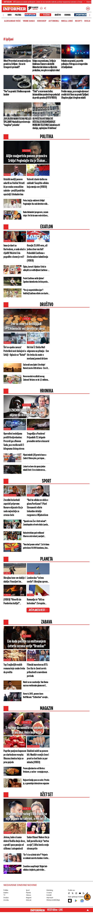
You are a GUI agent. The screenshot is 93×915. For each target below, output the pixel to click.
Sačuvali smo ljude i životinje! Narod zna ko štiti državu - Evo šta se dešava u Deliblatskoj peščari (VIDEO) (36, 366)
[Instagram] (76, 893)
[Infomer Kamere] (33, 8)
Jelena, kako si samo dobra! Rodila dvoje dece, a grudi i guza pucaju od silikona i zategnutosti (15, 843)
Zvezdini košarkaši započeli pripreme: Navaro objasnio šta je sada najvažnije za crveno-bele (13, 508)
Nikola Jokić (67, 21)
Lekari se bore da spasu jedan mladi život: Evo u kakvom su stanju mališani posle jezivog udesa (36, 468)
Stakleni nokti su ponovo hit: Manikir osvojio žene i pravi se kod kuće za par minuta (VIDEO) (38, 757)
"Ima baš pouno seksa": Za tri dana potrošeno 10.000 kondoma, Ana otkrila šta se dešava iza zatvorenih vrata (36, 546)
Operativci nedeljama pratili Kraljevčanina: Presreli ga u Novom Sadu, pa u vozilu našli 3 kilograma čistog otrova (14, 441)
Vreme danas (29, 21)
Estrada (7, 833)
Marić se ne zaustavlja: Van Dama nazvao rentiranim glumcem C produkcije (35, 684)
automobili (54, 21)
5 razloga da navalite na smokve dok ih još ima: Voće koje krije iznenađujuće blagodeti (26, 730)
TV (4, 895)
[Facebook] (69, 893)
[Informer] (41, 8)
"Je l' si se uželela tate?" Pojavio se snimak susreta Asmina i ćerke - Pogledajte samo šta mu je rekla (36, 856)
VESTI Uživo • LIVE (55, 909)
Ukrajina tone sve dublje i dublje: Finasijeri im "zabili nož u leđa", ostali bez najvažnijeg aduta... (14, 580)
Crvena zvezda (10, 495)
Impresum (49, 898)
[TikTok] (87, 893)
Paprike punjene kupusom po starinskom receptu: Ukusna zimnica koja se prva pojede (15, 757)
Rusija (87, 21)
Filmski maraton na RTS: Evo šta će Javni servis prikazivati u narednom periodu (37, 670)
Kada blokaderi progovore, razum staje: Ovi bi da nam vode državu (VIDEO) (35, 214)
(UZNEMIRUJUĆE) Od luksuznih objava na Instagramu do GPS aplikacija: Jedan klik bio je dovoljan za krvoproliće (26, 412)
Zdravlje (26, 722)
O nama (49, 893)
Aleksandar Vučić (12, 21)
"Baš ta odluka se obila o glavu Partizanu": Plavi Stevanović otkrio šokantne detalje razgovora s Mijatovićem (37, 508)
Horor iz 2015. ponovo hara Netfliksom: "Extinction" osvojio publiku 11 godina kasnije (35, 695)
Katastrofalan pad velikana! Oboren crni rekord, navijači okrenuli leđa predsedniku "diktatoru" (33, 534)
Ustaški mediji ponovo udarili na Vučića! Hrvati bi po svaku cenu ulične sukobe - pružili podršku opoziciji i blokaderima (14, 187)
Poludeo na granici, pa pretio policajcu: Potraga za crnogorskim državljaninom (74, 64)
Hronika (67, 15)
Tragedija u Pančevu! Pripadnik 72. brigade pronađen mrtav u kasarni (38, 437)
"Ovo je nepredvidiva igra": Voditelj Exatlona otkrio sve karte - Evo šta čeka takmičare (36, 292)
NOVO (9, 15)
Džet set (28, 900)
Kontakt (48, 895)
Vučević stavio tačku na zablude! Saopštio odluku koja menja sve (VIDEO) (38, 183)
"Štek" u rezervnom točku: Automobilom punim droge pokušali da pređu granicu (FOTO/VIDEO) (46, 94)
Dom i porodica (33, 746)
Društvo (58, 15)
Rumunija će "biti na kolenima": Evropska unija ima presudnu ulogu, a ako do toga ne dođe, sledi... (38, 601)
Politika (18, 15)
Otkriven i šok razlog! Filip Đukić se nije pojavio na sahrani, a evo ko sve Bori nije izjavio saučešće (26, 816)
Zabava (28, 895)
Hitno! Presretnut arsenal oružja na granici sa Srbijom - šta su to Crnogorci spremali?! (17, 64)
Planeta (7, 573)
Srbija (26, 319)
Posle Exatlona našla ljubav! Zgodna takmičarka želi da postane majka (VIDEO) (36, 280)
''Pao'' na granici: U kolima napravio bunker (17, 93)
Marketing (49, 890)
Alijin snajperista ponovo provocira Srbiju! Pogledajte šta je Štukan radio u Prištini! (26, 158)
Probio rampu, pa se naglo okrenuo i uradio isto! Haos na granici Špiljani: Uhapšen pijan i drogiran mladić (75, 94)
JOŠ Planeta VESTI (37, 610)
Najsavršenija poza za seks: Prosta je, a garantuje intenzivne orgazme (36, 782)
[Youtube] (80, 893)
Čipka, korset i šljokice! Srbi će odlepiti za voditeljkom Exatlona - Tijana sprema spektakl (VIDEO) (35, 268)
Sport (28, 890)
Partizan (30, 495)
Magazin (28, 898)
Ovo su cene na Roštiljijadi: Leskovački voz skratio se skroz (26, 326)
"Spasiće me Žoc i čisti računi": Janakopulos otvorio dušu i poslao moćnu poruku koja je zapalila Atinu (36, 523)
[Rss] (84, 893)
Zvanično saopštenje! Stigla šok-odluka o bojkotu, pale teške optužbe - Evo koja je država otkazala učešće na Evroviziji (35, 868)
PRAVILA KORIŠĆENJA (53, 900)
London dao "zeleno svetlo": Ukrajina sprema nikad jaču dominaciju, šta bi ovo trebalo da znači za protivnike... (38, 580)
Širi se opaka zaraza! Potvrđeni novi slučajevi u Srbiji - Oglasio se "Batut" (15, 351)
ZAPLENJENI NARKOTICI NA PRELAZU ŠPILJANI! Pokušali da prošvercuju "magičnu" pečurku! (17, 122)
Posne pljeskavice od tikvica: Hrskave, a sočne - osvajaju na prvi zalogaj (36, 770)
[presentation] (3, 15)
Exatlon (7, 241)
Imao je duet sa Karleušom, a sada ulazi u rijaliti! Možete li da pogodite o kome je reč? (15, 251)
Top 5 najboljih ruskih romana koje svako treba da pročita (14, 668)
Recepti (78, 21)
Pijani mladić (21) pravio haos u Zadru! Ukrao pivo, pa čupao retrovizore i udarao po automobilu (36, 456)
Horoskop (41, 21)
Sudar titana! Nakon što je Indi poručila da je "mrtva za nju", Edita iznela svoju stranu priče (38, 843)
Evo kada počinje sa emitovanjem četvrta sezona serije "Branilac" (26, 643)
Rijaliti (26, 809)
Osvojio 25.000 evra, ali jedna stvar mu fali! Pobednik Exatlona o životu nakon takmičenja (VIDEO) (37, 253)
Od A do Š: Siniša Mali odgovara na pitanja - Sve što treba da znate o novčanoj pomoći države (38, 353)
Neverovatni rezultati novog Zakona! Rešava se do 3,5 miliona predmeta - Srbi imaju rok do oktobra (35, 378)
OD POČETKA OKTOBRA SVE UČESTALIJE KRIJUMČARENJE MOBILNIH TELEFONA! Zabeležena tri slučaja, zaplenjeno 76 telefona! (46, 123)
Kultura (26, 636)
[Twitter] (73, 893)
